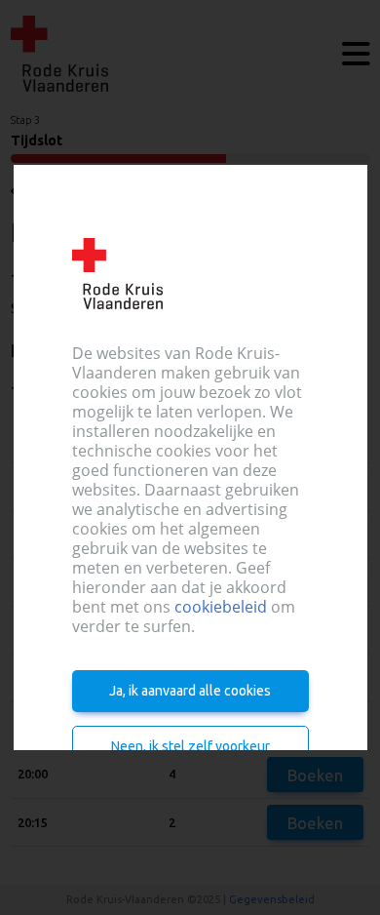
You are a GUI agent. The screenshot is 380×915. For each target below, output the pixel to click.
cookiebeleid (220, 606)
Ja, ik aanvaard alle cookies (190, 690)
